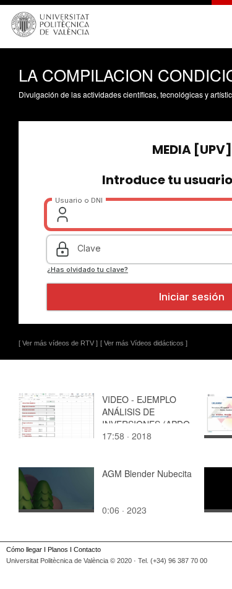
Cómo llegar (24, 549)
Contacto (87, 549)
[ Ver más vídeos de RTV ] (58, 343)
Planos (58, 549)
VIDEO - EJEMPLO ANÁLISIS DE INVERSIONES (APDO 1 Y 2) (146, 418)
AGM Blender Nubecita (147, 473)
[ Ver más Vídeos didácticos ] (143, 343)
